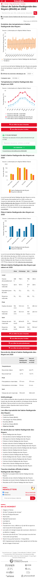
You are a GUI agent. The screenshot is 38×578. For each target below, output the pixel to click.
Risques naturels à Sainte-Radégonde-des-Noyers (18, 443)
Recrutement (19, 554)
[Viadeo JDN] (28, 572)
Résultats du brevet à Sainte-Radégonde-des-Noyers (18, 480)
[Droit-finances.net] (28, 569)
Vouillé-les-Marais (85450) (10, 424)
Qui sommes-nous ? (7, 552)
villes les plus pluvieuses (25, 262)
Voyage (6, 492)
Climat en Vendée (8, 426)
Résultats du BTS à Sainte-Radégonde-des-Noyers (18, 482)
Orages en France (8, 510)
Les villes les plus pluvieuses (20, 343)
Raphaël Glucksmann (9, 519)
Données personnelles (28, 554)
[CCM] (28, 565)
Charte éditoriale (22, 552)
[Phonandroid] (28, 576)
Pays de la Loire (14, 4)
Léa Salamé (6, 521)
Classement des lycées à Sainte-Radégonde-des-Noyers (20, 448)
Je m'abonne (18, 147)
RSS (14, 554)
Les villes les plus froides (20, 129)
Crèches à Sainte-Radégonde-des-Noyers (15, 461)
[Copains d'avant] (10, 572)
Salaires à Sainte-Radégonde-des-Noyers (15, 450)
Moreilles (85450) (8, 422)
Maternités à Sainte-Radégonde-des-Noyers (16, 463)
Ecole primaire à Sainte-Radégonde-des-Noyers (17, 459)
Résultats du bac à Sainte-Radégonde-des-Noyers (18, 478)
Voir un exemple (30, 492)
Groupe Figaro (32, 556)
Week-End (7, 495)
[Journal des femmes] (10, 565)
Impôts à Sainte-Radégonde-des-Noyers (15, 452)
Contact (34, 552)
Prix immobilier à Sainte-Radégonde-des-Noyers (17, 466)
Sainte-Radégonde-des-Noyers (10, 203)
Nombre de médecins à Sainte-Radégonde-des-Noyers (19, 445)
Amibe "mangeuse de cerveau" (12, 512)
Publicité (29, 552)
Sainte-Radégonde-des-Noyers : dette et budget (17, 457)
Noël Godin (6, 516)
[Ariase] (10, 576)
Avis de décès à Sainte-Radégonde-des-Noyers (17, 437)
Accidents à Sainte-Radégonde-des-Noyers (16, 454)
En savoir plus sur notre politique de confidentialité (15, 151)
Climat (6, 4)
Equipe (15, 552)
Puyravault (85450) (8, 415)
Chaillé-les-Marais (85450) (10, 417)
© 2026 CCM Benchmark (19, 557)
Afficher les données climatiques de (14, 74)
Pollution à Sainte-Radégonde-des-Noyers (15, 441)
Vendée (23, 4)
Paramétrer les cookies (7, 556)
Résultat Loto (7, 523)
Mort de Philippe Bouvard (10, 514)
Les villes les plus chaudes (20, 124)
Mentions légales (24, 556)
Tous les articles (8, 554)
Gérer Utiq (16, 556)
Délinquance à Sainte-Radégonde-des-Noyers (16, 439)
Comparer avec (6, 78)
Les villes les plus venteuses (20, 348)
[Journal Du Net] (10, 569)
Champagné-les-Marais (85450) (12, 419)
